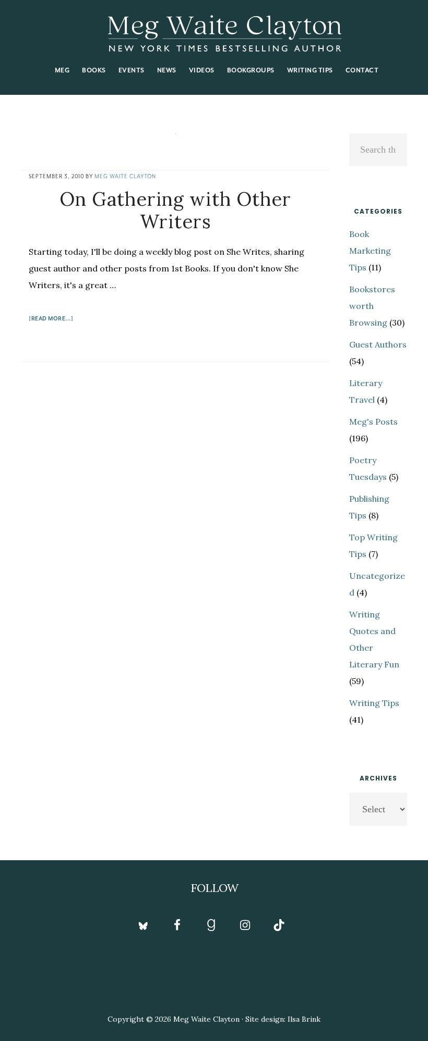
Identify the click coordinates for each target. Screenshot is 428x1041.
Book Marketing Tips (370, 250)
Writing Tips (374, 703)
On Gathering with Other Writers (175, 210)
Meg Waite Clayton (224, 33)
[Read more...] (51, 320)
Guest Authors (378, 344)
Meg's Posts (373, 421)
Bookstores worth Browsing (372, 306)
